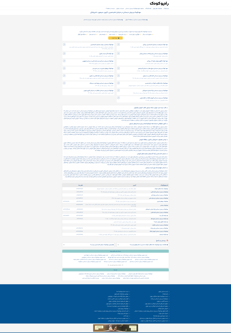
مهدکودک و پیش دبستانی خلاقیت (160, 225)
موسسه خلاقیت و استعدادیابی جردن (90, 278)
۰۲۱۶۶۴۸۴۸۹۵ (79, 231)
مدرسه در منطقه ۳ (110, 8)
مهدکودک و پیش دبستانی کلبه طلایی (159, 192)
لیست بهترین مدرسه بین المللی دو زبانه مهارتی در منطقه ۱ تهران (113, 318)
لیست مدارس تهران (163, 291)
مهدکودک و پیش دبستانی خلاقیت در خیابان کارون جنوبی (98, 90)
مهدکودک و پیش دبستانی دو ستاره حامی (158, 198)
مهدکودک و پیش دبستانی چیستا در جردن (116, 274)
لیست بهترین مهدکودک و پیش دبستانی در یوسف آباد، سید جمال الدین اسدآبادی (129, 255)
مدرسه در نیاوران (120, 8)
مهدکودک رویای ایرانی (123, 308)
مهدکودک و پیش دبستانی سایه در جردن (111, 278)
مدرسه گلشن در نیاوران (162, 301)
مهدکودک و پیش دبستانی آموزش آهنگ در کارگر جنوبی (154, 98)
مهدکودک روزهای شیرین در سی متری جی (102, 68)
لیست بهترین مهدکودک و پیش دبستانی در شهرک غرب (96, 255)
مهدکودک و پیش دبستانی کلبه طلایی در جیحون (155, 76)
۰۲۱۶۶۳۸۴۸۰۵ (66, 209)
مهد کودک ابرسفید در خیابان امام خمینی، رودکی (155, 44)
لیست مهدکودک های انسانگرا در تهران (159, 296)
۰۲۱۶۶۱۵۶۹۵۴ (79, 215)
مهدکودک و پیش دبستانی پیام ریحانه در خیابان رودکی (154, 54)
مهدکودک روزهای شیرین (162, 201)
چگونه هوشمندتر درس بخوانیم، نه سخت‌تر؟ (117, 306)
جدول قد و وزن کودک (122, 313)
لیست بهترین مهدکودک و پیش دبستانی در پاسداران (141, 261)
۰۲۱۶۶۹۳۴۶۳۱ (79, 198)
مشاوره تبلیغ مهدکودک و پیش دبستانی (134, 8)
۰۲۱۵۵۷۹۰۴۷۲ (79, 204)
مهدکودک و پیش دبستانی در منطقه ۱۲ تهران (135, 19)
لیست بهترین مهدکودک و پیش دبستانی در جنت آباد (120, 259)
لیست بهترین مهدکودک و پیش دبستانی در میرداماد (115, 261)
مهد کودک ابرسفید (163, 234)
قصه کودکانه (148, 8)
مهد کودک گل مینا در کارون (106, 54)
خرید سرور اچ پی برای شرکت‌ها (160, 316)
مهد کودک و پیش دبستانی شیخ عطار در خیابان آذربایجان (153, 68)
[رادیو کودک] (159, 4)
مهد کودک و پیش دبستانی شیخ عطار (159, 218)
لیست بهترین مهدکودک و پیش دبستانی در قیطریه (89, 261)
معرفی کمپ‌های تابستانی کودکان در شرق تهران (117, 304)
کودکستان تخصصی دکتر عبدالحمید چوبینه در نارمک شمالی (136, 278)
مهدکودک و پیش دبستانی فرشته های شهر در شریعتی (140, 274)
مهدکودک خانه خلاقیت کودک (161, 189)
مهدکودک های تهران (157, 8)
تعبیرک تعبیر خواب (163, 313)
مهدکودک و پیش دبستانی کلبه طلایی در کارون (101, 76)
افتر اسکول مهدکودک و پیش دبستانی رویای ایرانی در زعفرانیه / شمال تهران (152, 311)
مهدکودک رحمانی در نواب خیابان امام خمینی (102, 44)
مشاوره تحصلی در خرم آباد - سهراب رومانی (118, 321)
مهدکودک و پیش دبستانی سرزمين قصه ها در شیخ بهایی (91, 274)
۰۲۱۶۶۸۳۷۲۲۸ (79, 234)
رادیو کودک (166, 8)
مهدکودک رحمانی (164, 205)
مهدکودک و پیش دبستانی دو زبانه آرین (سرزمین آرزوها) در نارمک (100, 276)
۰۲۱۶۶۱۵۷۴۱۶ (66, 215)
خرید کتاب (125, 316)
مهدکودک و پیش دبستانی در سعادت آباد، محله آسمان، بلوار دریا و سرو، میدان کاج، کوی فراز (128, 257)
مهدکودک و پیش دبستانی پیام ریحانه (159, 228)
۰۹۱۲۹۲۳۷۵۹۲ (79, 189)
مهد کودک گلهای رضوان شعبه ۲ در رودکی (157, 61)
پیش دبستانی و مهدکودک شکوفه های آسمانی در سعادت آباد (131, 276)
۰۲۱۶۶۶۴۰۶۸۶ (79, 201)
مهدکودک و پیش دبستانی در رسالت (159, 299)
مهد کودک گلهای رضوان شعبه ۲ (161, 222)
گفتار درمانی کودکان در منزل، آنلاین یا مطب (118, 299)
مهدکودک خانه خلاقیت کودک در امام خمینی (156, 83)
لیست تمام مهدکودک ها (122, 291)
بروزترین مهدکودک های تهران (121, 294)
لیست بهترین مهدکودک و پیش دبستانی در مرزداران (146, 259)
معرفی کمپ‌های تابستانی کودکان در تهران (118, 301)
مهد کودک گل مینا (163, 215)
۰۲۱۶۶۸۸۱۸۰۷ (80, 218)
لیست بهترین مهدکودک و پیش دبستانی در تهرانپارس (93, 257)
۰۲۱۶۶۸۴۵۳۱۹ (79, 228)
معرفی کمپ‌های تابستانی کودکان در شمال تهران (156, 304)
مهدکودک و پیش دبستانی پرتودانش (159, 195)
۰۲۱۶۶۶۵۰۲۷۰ (66, 201)
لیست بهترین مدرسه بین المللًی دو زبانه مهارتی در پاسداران (154, 318)
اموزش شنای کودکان (163, 308)
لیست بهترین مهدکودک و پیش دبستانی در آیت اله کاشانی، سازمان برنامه (89, 259)
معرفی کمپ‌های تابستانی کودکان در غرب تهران (157, 306)
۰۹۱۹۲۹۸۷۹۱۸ (80, 209)
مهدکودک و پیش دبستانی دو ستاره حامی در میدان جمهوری (98, 61)
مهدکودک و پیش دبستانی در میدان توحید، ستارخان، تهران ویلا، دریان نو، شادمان (102, 19)
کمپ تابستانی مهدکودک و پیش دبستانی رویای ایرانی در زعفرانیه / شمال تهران (112, 311)
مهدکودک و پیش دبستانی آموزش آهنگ (158, 231)
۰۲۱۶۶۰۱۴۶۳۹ (79, 192)
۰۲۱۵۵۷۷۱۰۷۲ (79, 195)
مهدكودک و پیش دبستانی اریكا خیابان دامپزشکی (155, 90)
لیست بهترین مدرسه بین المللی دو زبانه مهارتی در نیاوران (154, 321)
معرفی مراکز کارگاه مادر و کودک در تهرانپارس (118, 296)
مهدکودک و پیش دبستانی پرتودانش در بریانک (101, 83)
